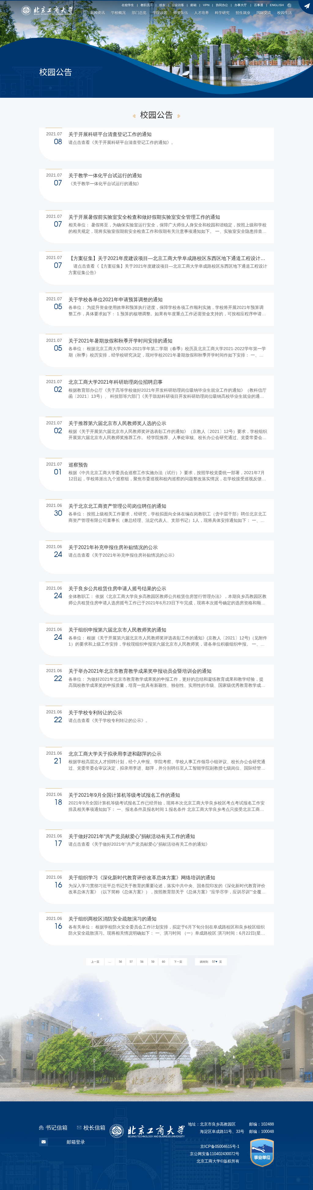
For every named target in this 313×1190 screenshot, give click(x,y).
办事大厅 (240, 5)
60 (163, 961)
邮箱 (193, 5)
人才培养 (201, 13)
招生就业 (243, 13)
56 (120, 961)
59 (152, 961)
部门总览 (139, 13)
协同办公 (222, 5)
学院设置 (160, 13)
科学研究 (222, 13)
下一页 (178, 961)
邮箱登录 (76, 1141)
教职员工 (147, 5)
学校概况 (118, 13)
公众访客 (178, 5)
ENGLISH (277, 5)
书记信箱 (57, 1127)
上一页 (95, 961)
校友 (162, 5)
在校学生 (128, 5)
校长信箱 (94, 1127)
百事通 (258, 5)
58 (141, 961)
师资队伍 (180, 13)
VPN (206, 5)
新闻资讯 (97, 13)
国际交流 (263, 13)
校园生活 (284, 13)
